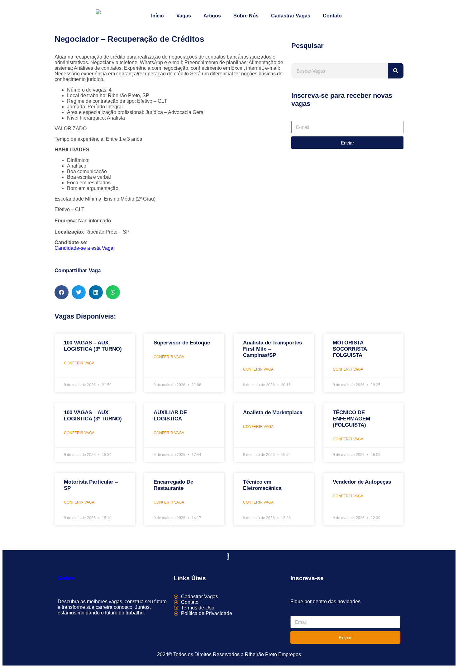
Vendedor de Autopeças (362, 482)
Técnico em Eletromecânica (262, 485)
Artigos (212, 15)
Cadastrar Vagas (290, 15)
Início (157, 15)
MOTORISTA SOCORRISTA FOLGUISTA (350, 349)
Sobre (66, 578)
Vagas (183, 15)
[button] (62, 292)
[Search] (395, 70)
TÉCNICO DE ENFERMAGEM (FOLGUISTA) (351, 419)
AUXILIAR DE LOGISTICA (170, 416)
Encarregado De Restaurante (173, 485)
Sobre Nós (246, 15)
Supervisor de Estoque (182, 343)
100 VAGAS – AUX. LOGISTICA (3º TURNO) (93, 346)
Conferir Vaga (79, 363)
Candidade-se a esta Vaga (84, 248)
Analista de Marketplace (272, 412)
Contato (332, 15)
